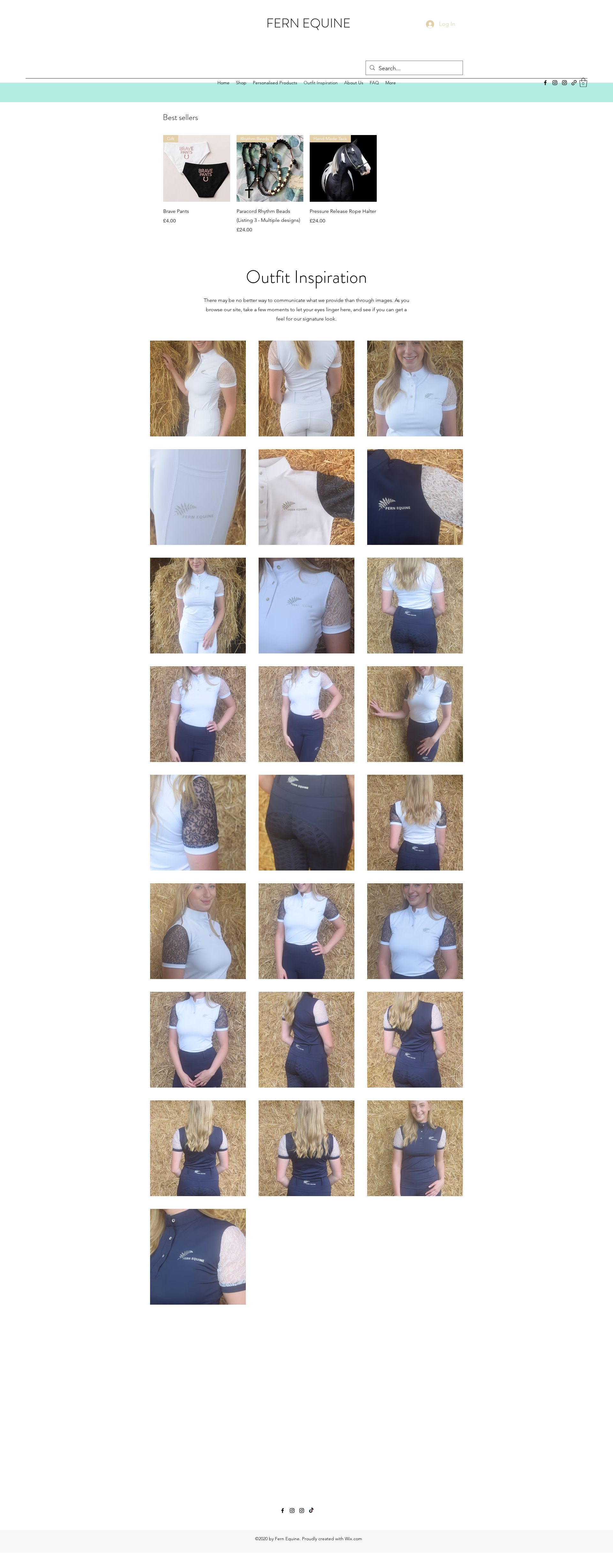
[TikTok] (311, 1510)
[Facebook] (545, 82)
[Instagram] (555, 82)
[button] (583, 82)
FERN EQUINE (308, 23)
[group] (306, 184)
